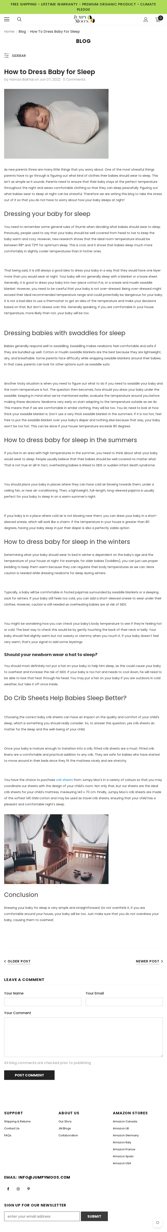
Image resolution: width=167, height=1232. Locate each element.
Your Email (95, 993)
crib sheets (64, 780)
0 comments (74, 79)
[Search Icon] (23, 19)
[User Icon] (146, 19)
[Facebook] (8, 1189)
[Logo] (84, 19)
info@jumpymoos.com (44, 1177)
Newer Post (147, 961)
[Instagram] (18, 1189)
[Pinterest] (28, 1189)
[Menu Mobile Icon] (6, 19)
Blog (22, 31)
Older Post (19, 961)
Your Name (13, 993)
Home (9, 31)
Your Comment (17, 1012)
